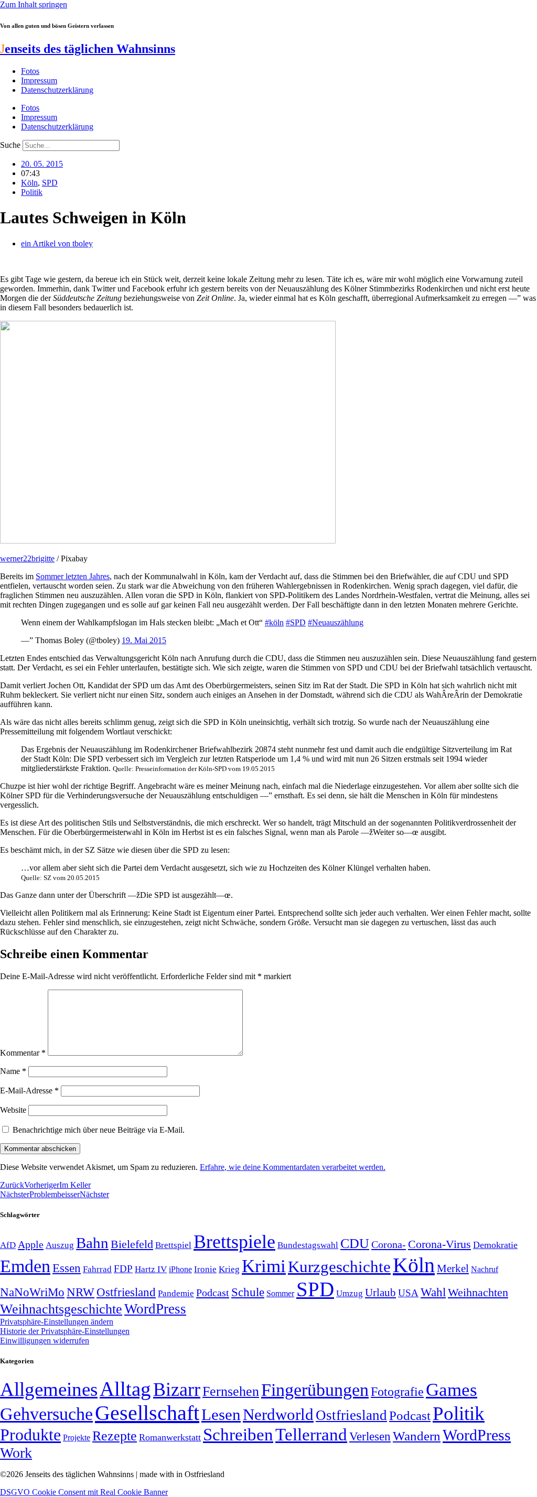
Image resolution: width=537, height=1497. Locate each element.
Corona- (388, 1244)
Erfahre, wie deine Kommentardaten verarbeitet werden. (292, 1167)
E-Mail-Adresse (29, 1090)
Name (13, 1071)
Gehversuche (46, 1414)
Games (451, 1390)
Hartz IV (151, 1269)
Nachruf (484, 1269)
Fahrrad (97, 1269)
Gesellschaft (147, 1413)
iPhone (180, 1269)
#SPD (296, 622)
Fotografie (397, 1391)
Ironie (205, 1269)
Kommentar (23, 1052)
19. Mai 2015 (144, 640)
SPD (50, 182)
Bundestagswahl (307, 1245)
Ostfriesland (126, 1292)
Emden (25, 1266)
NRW (80, 1292)
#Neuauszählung (335, 622)
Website (13, 1109)
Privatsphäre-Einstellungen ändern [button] (56, 1321)
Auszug (60, 1245)
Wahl (433, 1292)
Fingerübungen (315, 1390)
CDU (354, 1243)
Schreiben (238, 1434)
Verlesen (370, 1436)
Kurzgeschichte (339, 1266)
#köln (274, 622)
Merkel (453, 1268)
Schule (247, 1292)
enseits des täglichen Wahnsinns (87, 49)
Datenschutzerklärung (57, 89)
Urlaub (380, 1292)
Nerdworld (278, 1414)
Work (16, 1453)
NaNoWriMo (32, 1292)
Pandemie (176, 1293)
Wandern (417, 1436)
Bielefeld (132, 1244)
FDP (123, 1268)
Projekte (76, 1437)
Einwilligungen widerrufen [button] (44, 1340)
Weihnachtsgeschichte (61, 1309)
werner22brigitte (27, 558)
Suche (10, 144)
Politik (31, 192)
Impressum (39, 80)
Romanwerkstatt (170, 1437)
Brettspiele (234, 1241)
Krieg (229, 1269)
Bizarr (176, 1389)
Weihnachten (478, 1292)
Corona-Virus (439, 1244)
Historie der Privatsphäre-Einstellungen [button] (65, 1331)
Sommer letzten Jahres (73, 576)
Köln (29, 182)
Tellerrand (311, 1434)
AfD (8, 1245)
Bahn (92, 1242)
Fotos (30, 71)
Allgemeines (49, 1389)
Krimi (264, 1266)
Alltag (125, 1388)
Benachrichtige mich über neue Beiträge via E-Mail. (99, 1129)
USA (408, 1292)
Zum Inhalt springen (33, 4)
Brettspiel (173, 1245)
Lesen (221, 1414)
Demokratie (495, 1245)
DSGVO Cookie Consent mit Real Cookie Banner (84, 1492)
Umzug (349, 1293)
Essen (66, 1268)
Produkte (30, 1434)
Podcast (212, 1292)
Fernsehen (230, 1391)
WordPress (155, 1309)
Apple (31, 1244)
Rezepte (114, 1436)
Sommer (280, 1293)
